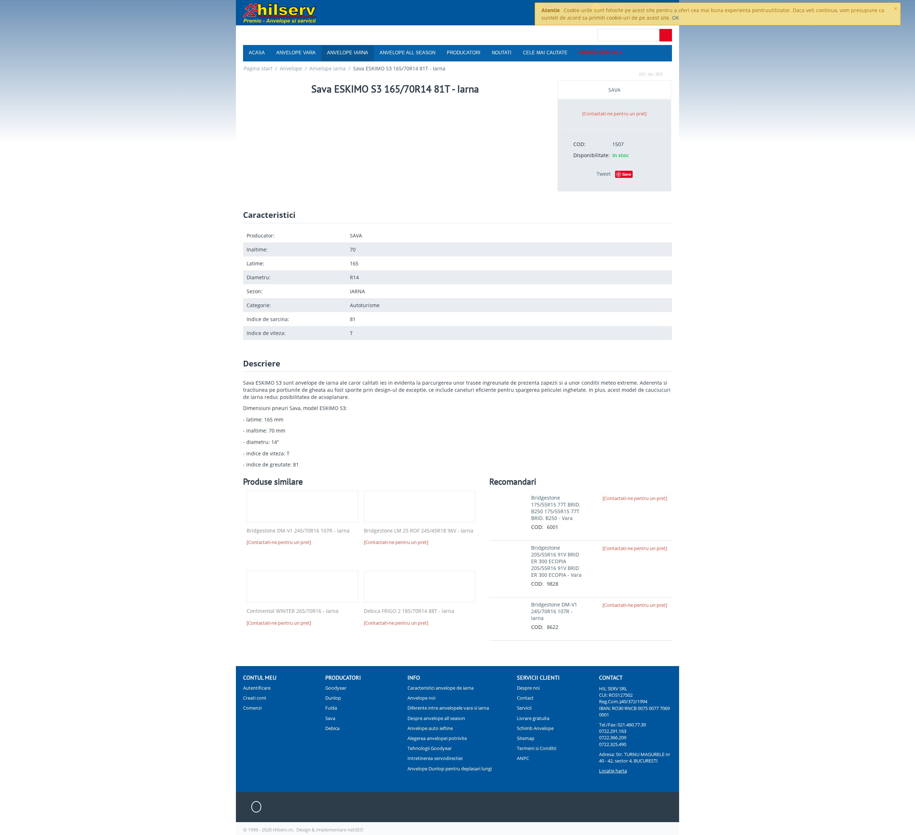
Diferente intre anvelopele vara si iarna (448, 708)
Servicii (524, 708)
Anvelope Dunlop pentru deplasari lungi (449, 768)
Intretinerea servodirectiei (435, 758)
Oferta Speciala (601, 52)
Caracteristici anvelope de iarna (440, 688)
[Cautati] (665, 35)
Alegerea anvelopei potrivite (437, 738)
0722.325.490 (612, 744)
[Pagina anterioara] (631, 74)
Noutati (501, 52)
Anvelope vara (296, 52)
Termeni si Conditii (536, 748)
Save (626, 174)
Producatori (463, 52)
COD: (579, 144)
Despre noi (528, 688)
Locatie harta (613, 771)
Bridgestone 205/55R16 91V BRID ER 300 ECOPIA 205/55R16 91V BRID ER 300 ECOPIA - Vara (556, 561)
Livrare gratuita (533, 718)
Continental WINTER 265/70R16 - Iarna (292, 611)
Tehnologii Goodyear (429, 748)
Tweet (604, 173)
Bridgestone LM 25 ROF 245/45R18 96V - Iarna (418, 531)
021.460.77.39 (632, 724)
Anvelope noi (421, 698)
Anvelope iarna (347, 52)
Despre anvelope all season (436, 718)
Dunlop (333, 698)
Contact (525, 698)
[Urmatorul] (669, 74)
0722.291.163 (612, 731)
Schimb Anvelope (535, 728)
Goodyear (335, 688)
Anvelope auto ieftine (430, 728)
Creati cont (254, 698)
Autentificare (257, 688)
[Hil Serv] (279, 13)
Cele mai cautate (545, 52)
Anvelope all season (407, 52)
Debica (332, 728)
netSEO (355, 829)
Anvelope (291, 68)
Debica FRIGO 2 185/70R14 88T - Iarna (409, 611)
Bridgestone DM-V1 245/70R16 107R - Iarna (298, 531)
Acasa (257, 52)
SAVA (614, 89)
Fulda (331, 708)
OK (675, 17)
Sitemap (525, 738)
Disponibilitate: (590, 155)
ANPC (523, 758)
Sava (330, 718)
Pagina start (258, 68)
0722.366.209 (612, 737)
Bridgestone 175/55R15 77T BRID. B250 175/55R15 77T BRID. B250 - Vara (555, 507)
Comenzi (252, 708)
